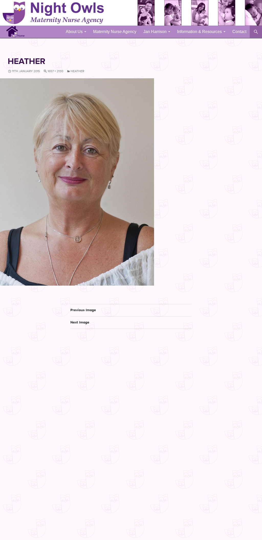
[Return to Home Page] (15, 31)
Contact (239, 31)
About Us (74, 31)
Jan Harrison (155, 31)
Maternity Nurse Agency (114, 31)
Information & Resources (199, 31)
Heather (77, 71)
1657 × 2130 (55, 71)
